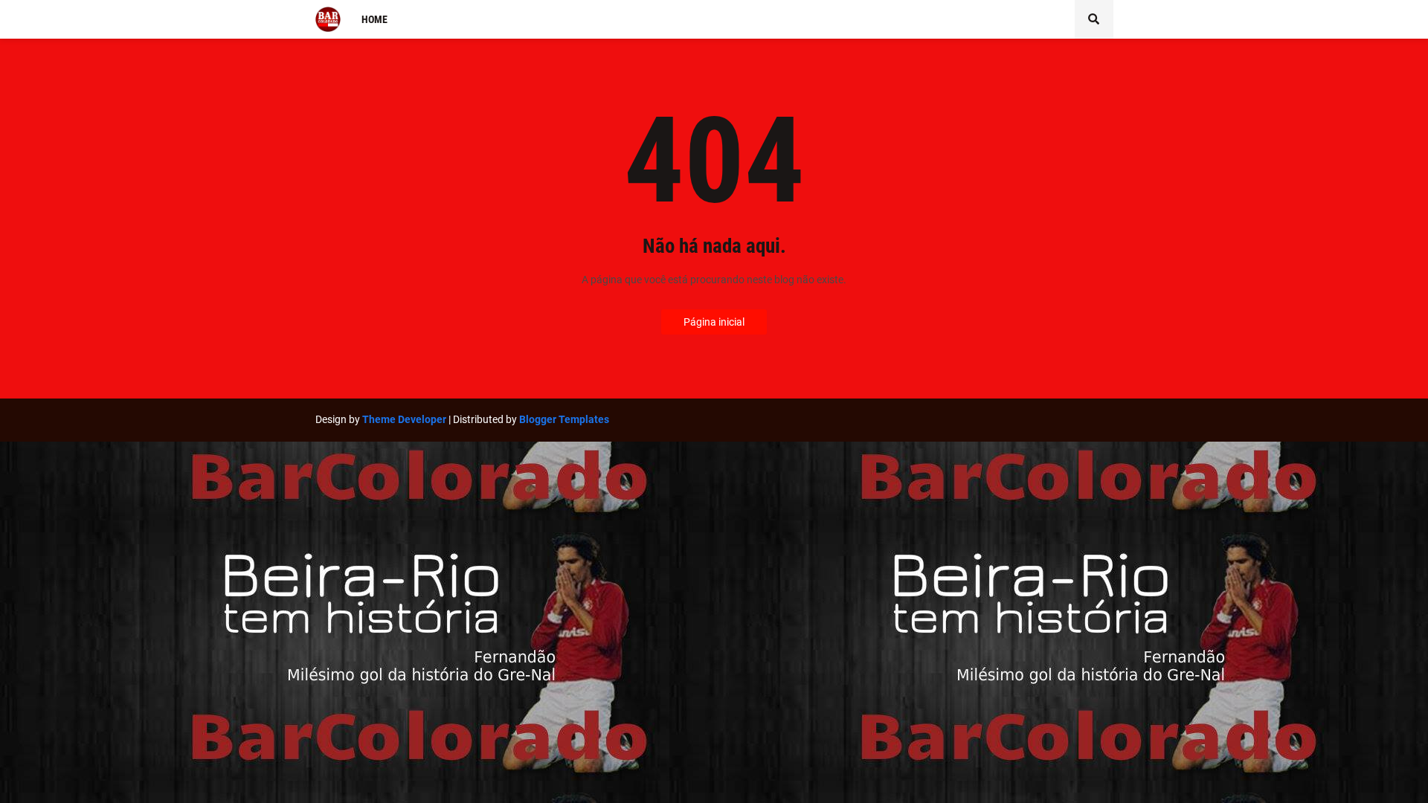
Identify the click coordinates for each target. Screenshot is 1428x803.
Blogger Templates (564, 419)
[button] (1094, 19)
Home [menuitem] (374, 19)
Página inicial (714, 322)
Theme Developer (404, 419)
